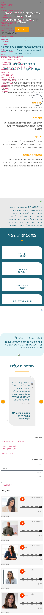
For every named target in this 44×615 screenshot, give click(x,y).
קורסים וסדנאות (7, 5)
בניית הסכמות (6, 25)
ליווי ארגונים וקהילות (8, 31)
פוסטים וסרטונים (7, 36)
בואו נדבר (4, 44)
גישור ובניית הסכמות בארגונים (12, 10)
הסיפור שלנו (5, 41)
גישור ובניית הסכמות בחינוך (11, 15)
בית (2, 2)
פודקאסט (4, 39)
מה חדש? (4, 7)
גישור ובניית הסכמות (8, 23)
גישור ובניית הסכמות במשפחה (12, 18)
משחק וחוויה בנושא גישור (16, 20)
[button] (22, 46)
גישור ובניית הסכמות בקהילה (11, 13)
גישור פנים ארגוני (7, 28)
